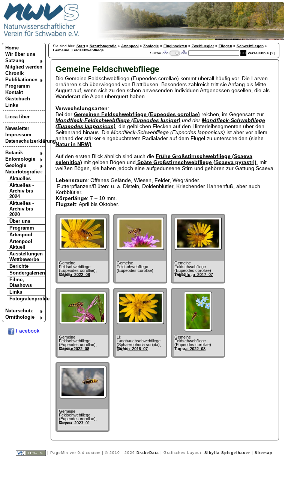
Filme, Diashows (20, 282)
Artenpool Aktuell (20, 244)
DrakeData (147, 453)
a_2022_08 (80, 274)
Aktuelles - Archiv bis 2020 (21, 208)
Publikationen (21, 79)
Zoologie (151, 46)
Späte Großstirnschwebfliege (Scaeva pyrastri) (196, 162)
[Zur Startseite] (41, 36)
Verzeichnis (258, 53)
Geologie (15, 165)
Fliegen (225, 46)
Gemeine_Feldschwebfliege (78, 50)
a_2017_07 (203, 274)
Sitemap (263, 453)
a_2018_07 (138, 348)
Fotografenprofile (27, 298)
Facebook (27, 331)
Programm (17, 86)
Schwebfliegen (250, 46)
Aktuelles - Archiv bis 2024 (21, 190)
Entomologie (20, 159)
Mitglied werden (23, 67)
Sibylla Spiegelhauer (227, 453)
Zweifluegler (203, 46)
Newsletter (17, 128)
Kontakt (14, 92)
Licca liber (17, 116)
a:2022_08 (79, 348)
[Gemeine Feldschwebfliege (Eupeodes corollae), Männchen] (82, 248)
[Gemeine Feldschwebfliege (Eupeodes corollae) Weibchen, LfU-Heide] (198, 248)
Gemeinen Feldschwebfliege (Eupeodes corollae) (137, 114)
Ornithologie (19, 317)
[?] (272, 53)
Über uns (19, 221)
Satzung (14, 60)
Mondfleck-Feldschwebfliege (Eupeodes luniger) (118, 120)
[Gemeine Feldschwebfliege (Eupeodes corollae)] (140, 248)
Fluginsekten (175, 46)
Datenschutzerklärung (25, 141)
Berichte (18, 266)
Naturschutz (19, 310)
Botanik (14, 152)
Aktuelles (20, 178)
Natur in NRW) (74, 144)
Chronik (14, 73)
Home (12, 48)
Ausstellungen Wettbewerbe (26, 256)
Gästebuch (17, 98)
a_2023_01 (80, 423)
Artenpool (20, 234)
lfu (187, 274)
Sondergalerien (27, 273)
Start (80, 46)
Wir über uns (20, 54)
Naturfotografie (22, 172)
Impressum (18, 134)
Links (11, 105)
